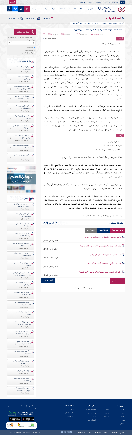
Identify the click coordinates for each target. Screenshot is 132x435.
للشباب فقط (91, 420)
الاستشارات (61, 8)
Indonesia (82, 2)
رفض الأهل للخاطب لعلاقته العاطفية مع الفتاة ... (23, 68)
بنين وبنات (33, 8)
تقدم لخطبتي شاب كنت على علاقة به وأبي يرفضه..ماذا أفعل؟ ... (22, 244)
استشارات (122, 424)
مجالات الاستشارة (31, 18)
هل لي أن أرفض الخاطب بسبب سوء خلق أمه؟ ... (22, 264)
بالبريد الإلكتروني (27, 53)
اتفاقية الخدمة (21, 406)
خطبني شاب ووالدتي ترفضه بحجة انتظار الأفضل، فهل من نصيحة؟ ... (22, 87)
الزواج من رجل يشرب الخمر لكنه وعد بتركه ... (22, 117)
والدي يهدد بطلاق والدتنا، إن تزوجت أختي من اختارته (103, 237)
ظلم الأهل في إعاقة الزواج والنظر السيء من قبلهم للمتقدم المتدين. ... (23, 97)
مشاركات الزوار (69, 416)
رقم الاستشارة (28, 50)
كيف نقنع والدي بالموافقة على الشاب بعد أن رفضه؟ (104, 263)
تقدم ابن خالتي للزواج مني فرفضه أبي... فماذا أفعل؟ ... (22, 379)
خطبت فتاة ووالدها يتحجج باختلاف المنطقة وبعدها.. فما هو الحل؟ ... (22, 342)
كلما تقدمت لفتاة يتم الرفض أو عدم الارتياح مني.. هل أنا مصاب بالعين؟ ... (22, 389)
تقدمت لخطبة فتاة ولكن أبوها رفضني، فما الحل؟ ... (23, 283)
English (90, 2)
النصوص (30, 47)
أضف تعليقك (48, 281)
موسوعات (83, 8)
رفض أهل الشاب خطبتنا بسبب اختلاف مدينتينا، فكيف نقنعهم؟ (100, 272)
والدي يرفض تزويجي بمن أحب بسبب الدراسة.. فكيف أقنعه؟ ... (23, 234)
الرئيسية (90, 8)
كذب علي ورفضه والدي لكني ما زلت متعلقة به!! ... (23, 225)
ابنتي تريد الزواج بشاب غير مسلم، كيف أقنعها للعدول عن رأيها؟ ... (22, 254)
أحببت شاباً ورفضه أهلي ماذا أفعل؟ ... (22, 156)
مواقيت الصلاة (69, 413)
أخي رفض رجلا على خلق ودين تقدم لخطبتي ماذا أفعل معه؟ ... (23, 136)
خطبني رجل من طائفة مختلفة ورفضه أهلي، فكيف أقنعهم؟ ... (22, 146)
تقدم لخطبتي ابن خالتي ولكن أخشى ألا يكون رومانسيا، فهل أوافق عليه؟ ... (22, 274)
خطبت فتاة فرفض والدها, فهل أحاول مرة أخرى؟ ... (23, 77)
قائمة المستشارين (13, 18)
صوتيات (122, 413)
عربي (122, 2)
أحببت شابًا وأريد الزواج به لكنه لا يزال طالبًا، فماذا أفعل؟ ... (22, 107)
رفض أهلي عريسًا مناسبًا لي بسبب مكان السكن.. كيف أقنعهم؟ (100, 246)
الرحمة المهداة (91, 409)
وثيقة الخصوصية (31, 406)
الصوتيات (54, 8)
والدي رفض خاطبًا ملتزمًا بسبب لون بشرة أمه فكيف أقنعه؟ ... (22, 293)
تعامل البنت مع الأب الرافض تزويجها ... (23, 313)
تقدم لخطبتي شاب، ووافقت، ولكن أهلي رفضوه (105, 255)
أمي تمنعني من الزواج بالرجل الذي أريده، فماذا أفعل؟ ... (22, 352)
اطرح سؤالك (46, 18)
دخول (12, 2)
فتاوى (123, 420)
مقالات (76, 8)
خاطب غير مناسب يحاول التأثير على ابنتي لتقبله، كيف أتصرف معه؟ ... (22, 205)
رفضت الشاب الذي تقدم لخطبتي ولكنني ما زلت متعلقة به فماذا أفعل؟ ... (23, 332)
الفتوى (69, 8)
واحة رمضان (92, 413)
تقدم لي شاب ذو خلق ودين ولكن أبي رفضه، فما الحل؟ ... (22, 126)
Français (98, 2)
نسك (94, 416)
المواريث (40, 8)
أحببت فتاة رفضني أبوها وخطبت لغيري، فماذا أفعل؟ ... (23, 215)
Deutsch (107, 2)
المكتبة (47, 8)
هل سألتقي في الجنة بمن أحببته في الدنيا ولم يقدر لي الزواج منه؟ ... (23, 323)
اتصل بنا (14, 406)
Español (115, 2)
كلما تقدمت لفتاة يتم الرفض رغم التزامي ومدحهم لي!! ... (23, 303)
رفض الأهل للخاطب (49, 240)
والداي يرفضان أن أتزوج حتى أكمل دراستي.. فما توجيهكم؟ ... (22, 362)
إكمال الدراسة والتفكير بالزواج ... (21, 371)
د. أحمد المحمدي (95, 34)
